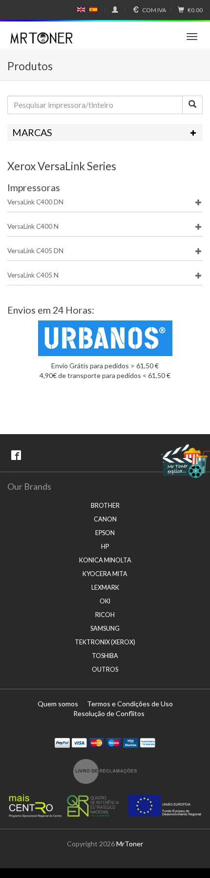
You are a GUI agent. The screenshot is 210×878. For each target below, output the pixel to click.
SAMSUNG (105, 628)
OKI (105, 601)
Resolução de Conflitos (109, 713)
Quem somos (58, 703)
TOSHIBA (105, 655)
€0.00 (195, 10)
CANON (105, 519)
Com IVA (154, 10)
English (81, 9)
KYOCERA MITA (105, 574)
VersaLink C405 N (33, 275)
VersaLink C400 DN (35, 202)
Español (93, 9)
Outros (105, 669)
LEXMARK (105, 587)
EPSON (105, 533)
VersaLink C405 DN (35, 251)
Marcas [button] (32, 132)
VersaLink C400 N (33, 226)
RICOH (105, 615)
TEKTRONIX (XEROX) (105, 642)
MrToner (129, 843)
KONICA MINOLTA (105, 560)
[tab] (105, 132)
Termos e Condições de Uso (130, 703)
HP (105, 546)
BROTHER (105, 505)
